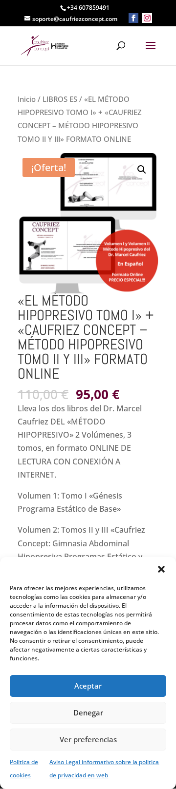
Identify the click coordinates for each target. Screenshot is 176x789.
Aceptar (88, 686)
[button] (161, 569)
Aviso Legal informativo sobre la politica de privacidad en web (104, 768)
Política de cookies (24, 768)
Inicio (27, 99)
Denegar (88, 712)
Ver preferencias (88, 739)
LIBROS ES (60, 99)
